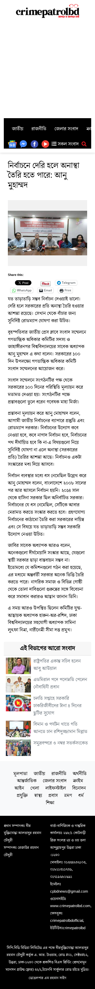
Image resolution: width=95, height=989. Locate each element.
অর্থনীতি (80, 773)
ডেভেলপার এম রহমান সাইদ (47, 978)
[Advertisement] (47, 68)
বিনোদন (79, 788)
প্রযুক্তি (22, 795)
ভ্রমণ (68, 795)
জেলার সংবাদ (66, 128)
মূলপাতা (20, 773)
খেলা (34, 788)
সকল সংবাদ (67, 144)
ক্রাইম (78, 780)
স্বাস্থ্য (38, 795)
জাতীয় (17, 128)
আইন (19, 788)
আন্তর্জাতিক (26, 780)
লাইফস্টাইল (55, 788)
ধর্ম (81, 795)
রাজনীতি (38, 128)
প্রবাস (53, 795)
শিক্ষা (50, 802)
